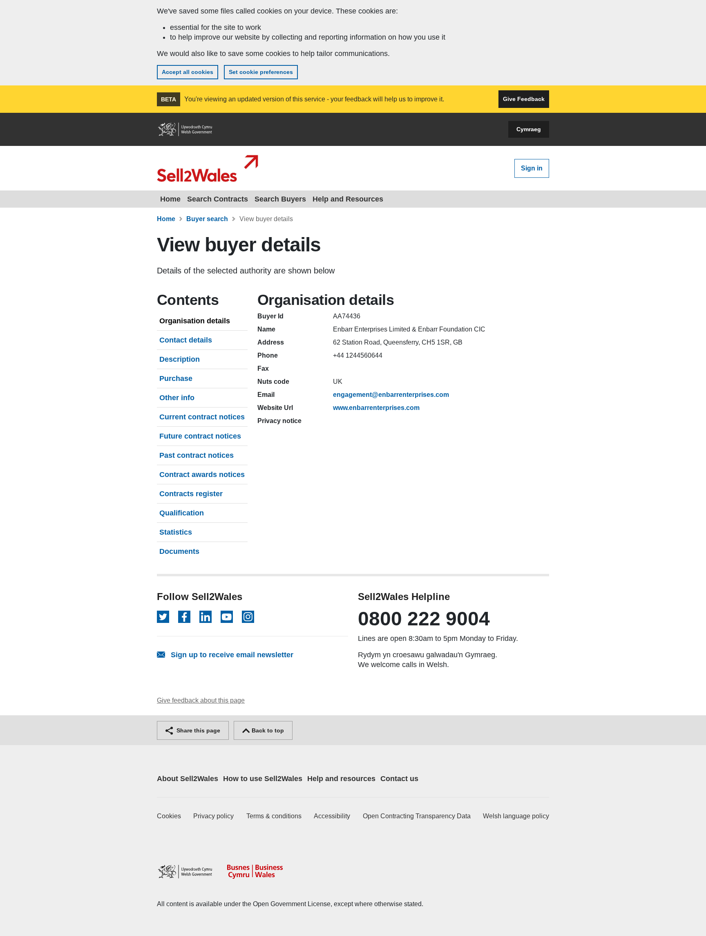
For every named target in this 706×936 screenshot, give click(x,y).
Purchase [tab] (175, 378)
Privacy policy (213, 816)
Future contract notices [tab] (200, 436)
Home (170, 199)
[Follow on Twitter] (163, 617)
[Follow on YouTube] (227, 617)
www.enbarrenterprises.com (376, 407)
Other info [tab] (176, 398)
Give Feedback (524, 99)
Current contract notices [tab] (202, 417)
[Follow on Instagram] (248, 617)
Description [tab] (179, 359)
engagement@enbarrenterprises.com (391, 394)
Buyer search (207, 218)
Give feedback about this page (201, 700)
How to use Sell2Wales (262, 779)
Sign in (532, 168)
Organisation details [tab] (194, 321)
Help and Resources (348, 199)
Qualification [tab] (181, 513)
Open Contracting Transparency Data (417, 816)
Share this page (197, 730)
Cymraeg (528, 129)
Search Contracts (217, 199)
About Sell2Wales (187, 779)
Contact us (399, 779)
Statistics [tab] (175, 532)
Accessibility (332, 816)
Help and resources (341, 779)
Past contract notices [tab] (196, 455)
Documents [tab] (179, 551)
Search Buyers (280, 199)
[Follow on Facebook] (184, 617)
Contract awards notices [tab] (202, 474)
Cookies (169, 816)
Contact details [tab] (185, 340)
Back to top (267, 730)
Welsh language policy (516, 816)
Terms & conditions (274, 816)
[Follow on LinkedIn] (205, 617)
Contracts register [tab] (191, 494)
